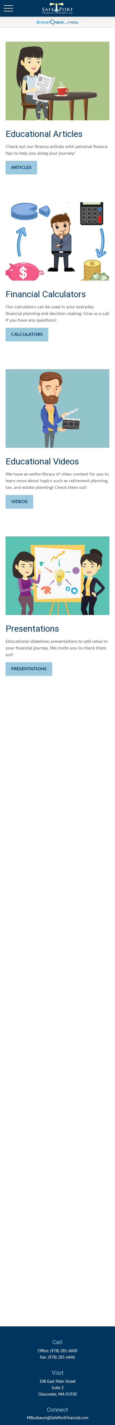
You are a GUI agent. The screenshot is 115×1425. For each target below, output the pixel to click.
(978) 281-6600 (63, 1351)
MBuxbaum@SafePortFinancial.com (57, 1418)
